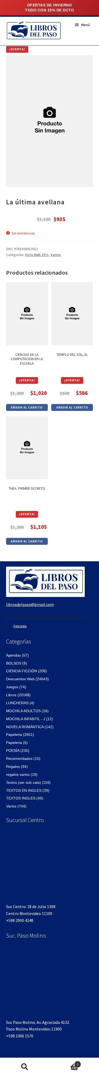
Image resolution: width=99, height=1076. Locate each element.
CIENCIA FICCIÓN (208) (26, 671)
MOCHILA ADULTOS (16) (27, 711)
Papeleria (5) (17, 742)
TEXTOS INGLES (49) (24, 798)
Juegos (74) (16, 687)
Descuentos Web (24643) (27, 679)
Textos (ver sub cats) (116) (28, 782)
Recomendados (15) (23, 758)
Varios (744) (16, 806)
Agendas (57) (17, 655)
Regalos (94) (17, 766)
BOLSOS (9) (16, 663)
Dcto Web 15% (37, 254)
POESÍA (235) (17, 750)
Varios (55, 254)
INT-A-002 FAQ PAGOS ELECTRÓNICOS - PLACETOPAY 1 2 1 (46, 617)
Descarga (20, 626)
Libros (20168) (18, 695)
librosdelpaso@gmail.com (30, 604)
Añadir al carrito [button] (27, 407)
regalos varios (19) (21, 774)
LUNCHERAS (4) (20, 703)
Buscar (25, 1067)
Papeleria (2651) (20, 734)
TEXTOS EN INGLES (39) (27, 790)
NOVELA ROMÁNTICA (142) (30, 727)
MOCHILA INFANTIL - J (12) (29, 719)
